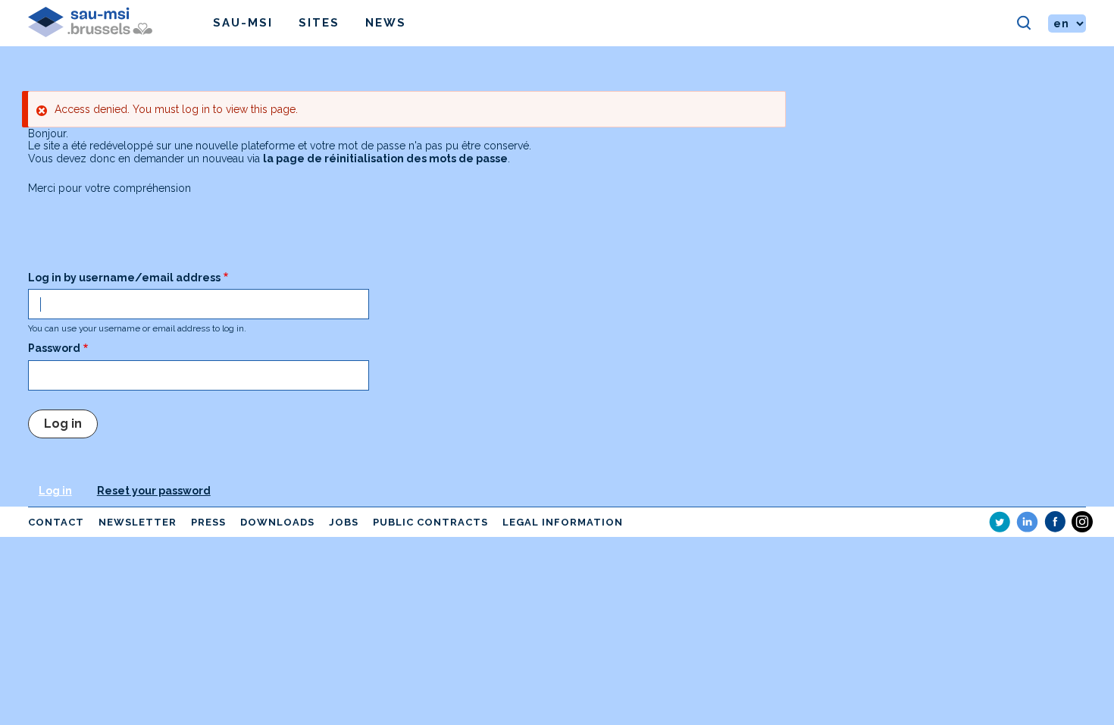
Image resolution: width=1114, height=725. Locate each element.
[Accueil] (120, 23)
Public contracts (430, 522)
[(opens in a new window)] (999, 521)
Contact (56, 522)
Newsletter (138, 522)
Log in (55, 491)
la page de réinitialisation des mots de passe (385, 158)
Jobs (343, 522)
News (385, 23)
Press (208, 522)
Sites (319, 23)
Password (54, 348)
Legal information (562, 522)
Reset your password (154, 491)
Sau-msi (243, 23)
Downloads (277, 522)
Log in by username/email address (124, 277)
